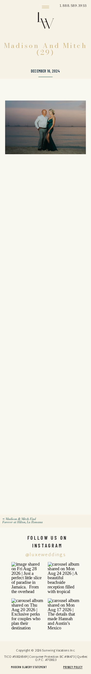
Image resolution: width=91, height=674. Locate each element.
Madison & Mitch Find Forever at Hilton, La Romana (22, 520)
